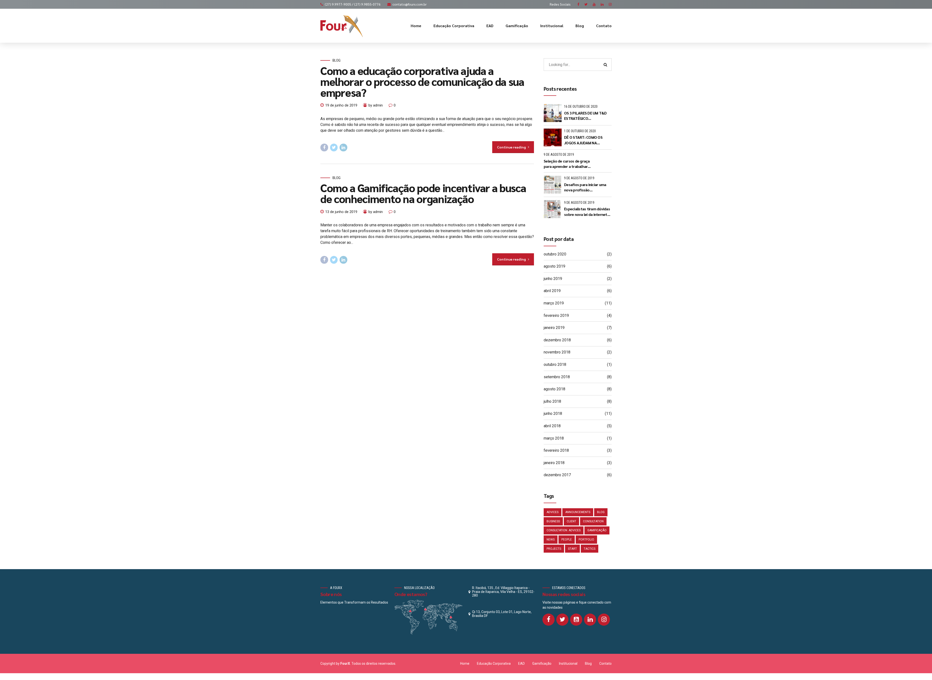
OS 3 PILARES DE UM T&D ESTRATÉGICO (585, 115)
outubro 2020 (555, 254)
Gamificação (517, 25)
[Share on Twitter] (334, 147)
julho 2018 (552, 401)
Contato (604, 25)
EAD (489, 25)
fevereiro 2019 (556, 315)
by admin (375, 105)
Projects (554, 548)
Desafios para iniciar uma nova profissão (585, 187)
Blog (579, 25)
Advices (552, 512)
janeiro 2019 (554, 327)
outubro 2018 (555, 364)
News (551, 539)
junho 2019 (553, 278)
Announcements (577, 512)
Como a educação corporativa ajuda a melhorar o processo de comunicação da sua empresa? (422, 81)
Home (416, 25)
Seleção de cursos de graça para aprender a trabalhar (567, 163)
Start (572, 548)
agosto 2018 (554, 389)
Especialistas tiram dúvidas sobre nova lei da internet (587, 211)
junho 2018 (553, 413)
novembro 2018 (557, 352)
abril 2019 (552, 290)
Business (553, 521)
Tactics (589, 548)
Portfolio (586, 539)
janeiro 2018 (554, 462)
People (566, 539)
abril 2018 (552, 426)
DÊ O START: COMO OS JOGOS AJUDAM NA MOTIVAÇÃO (583, 140)
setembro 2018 (557, 377)
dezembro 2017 (557, 475)
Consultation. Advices (564, 530)
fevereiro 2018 (556, 450)
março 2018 (554, 438)
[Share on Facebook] (324, 147)
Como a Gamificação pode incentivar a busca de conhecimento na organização (423, 192)
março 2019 (554, 303)
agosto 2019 (554, 266)
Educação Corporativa (453, 25)
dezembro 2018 (557, 340)
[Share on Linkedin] (343, 147)
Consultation (593, 521)
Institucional (551, 25)
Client (571, 521)
